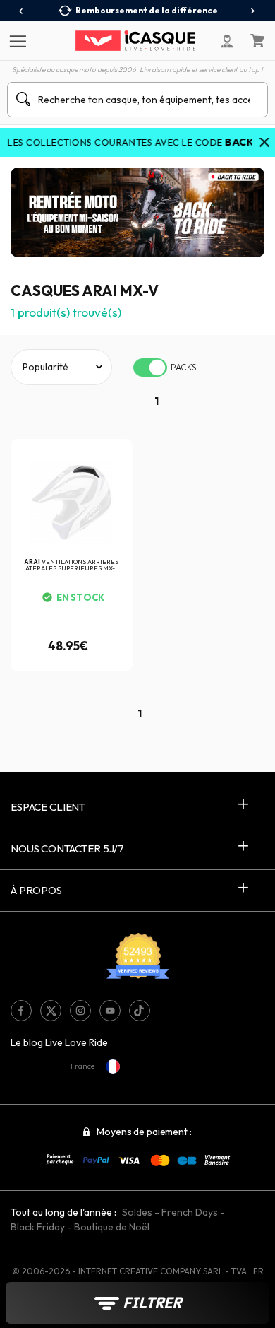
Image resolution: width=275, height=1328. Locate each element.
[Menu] (16, 40)
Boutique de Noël (111, 1227)
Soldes (137, 1212)
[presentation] (21, 11)
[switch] (150, 367)
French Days (189, 1212)
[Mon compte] (227, 41)
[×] (264, 143)
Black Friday (38, 1227)
